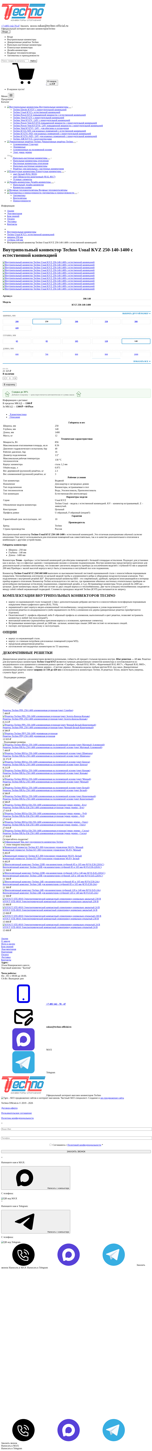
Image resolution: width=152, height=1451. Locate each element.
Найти (33, 61)
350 (106, 321)
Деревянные (19, 147)
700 (46, 354)
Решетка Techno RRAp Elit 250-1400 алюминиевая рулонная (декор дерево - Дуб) (43, 816)
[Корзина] (23, 84)
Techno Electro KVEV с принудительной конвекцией (39, 109)
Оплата (5, 954)
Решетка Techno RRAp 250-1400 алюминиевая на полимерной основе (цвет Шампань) (46, 756)
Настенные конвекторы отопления (30, 163)
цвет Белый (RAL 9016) (25, 174)
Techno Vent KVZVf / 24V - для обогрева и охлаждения (41, 128)
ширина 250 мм (15, 237)
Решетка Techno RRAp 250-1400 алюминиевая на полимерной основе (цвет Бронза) (45, 764)
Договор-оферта (9, 1108)
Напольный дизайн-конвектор (28, 184)
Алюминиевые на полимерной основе (32, 149)
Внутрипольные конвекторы (21, 232)
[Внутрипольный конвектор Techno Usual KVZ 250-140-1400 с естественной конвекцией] (49, 262)
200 (17, 321)
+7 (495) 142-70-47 (10, 26)
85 (47, 341)
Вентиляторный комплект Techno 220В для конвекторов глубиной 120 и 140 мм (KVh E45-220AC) (53, 875)
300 (76, 321)
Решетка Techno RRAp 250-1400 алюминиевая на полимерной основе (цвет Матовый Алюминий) (52, 747)
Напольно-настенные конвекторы (30, 166)
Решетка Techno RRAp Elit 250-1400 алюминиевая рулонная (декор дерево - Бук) (43, 807)
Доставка (6, 957)
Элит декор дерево (22, 152)
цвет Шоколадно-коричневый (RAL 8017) (34, 176)
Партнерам (6, 952)
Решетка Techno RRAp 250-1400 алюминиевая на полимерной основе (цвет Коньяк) (45, 773)
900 (106, 354)
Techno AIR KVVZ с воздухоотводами (32, 139)
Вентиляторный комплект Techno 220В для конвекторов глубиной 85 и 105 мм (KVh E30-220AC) (52, 867)
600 (17, 354)
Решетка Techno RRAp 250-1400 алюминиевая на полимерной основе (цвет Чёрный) (46, 781)
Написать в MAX (10, 1445)
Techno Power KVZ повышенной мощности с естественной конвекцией (49, 115)
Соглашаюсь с (78, 1145)
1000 (136, 354)
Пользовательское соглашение (16, 1113)
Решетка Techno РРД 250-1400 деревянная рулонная (29, 736)
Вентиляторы (20, 198)
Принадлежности (22, 200)
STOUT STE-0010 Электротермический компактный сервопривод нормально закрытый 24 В (50, 910)
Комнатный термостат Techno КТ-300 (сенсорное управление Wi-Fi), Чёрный (42, 850)
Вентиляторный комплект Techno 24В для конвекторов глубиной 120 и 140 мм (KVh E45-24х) (50, 893)
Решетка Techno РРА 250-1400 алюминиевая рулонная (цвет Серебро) (38, 710)
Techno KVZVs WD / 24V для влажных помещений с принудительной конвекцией (55, 136)
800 (76, 354)
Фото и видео (8, 944)
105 (76, 341)
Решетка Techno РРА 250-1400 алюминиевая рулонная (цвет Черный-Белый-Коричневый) (48, 727)
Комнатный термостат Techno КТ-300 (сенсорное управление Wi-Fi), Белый (41, 858)
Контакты (6, 960)
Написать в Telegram (11, 1448)
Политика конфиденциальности (17, 1118)
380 (136, 321)
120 (106, 341)
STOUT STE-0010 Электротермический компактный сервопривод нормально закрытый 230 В (51, 901)
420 (17, 328)
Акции (4, 938)
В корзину (9, 384)
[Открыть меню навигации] (11, 95)
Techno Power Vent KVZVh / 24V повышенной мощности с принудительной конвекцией (58, 125)
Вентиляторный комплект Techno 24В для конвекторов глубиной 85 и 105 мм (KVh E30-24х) (50, 884)
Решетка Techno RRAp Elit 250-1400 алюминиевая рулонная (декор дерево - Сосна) (45, 833)
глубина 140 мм (15, 240)
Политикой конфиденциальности (84, 1145)
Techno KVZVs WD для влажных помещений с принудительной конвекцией (52, 133)
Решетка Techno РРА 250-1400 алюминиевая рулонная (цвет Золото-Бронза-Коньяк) (45, 719)
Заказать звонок (9, 1443)
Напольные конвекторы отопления (31, 160)
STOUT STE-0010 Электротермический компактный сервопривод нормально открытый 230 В (51, 918)
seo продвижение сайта (112, 1098)
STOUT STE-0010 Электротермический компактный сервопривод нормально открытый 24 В (50, 927)
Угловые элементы (22, 179)
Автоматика (19, 195)
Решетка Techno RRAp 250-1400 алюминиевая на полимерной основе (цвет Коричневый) (48, 799)
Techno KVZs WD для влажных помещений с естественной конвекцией (49, 131)
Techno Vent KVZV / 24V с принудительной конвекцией (41, 120)
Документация (8, 949)
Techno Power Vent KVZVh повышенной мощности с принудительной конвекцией (55, 123)
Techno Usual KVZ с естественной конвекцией (36, 112)
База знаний (7, 946)
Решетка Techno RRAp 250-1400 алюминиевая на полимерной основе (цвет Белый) (45, 790)
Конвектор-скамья (22, 187)
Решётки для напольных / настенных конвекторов (38, 168)
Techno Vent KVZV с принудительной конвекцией (38, 117)
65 (17, 341)
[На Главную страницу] (23, 22)
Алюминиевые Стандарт (25, 144)
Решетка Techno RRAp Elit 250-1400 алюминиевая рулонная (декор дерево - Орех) (44, 824)
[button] (36, 1039)
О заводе (5, 941)
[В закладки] (4, 368)
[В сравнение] (7, 368)
